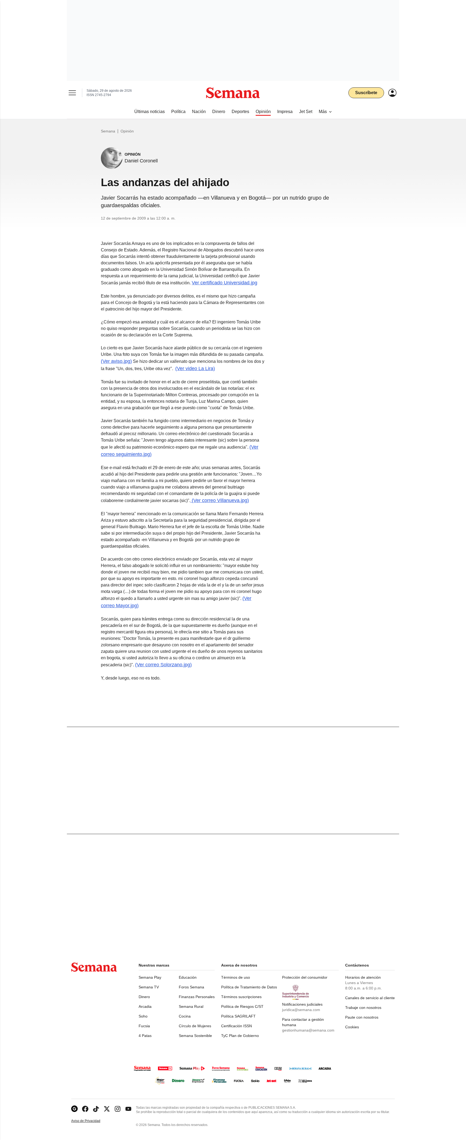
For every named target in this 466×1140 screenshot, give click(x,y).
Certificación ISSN (236, 1026)
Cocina (185, 1016)
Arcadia (145, 1006)
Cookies (352, 1027)
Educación (188, 977)
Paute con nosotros (361, 1017)
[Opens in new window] (85, 1108)
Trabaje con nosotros (363, 1007)
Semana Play (150, 977)
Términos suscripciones (241, 997)
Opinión (127, 131)
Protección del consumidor (304, 977)
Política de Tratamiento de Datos (249, 987)
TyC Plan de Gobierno (240, 1035)
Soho (143, 1016)
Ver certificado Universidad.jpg (224, 282)
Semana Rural (191, 1006)
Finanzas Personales (197, 997)
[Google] (74, 1108)
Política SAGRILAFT (238, 1016)
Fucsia (144, 1026)
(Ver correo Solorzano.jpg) (163, 664)
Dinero (144, 997)
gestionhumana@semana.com (308, 1030)
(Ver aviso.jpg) (116, 361)
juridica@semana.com (301, 1010)
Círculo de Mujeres (195, 1026)
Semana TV (149, 987)
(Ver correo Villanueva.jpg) (219, 500)
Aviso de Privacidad (91, 1121)
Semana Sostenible (195, 1035)
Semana (108, 131)
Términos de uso (235, 977)
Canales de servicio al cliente (370, 998)
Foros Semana (191, 987)
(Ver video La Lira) (195, 368)
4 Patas (145, 1035)
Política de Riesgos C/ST (242, 1006)
